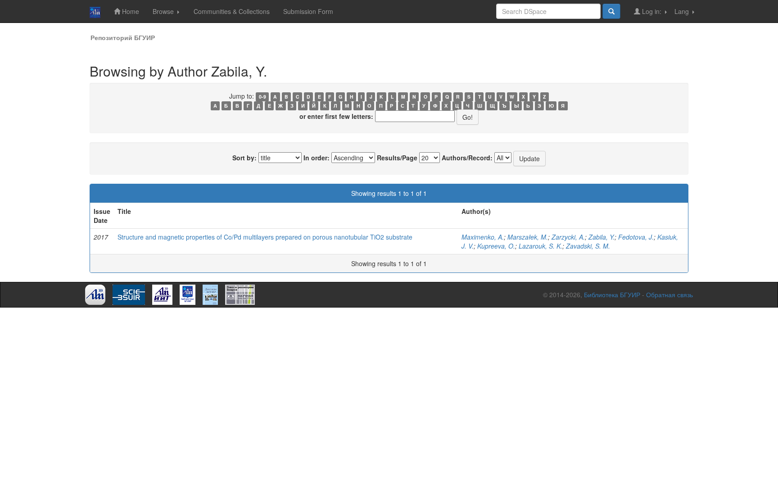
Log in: (651, 11)
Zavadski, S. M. (588, 245)
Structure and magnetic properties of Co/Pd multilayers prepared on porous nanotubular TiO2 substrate (265, 236)
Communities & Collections (232, 11)
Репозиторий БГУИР (122, 37)
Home (129, 11)
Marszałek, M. (527, 236)
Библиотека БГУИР (612, 294)
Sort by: (244, 157)
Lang (682, 11)
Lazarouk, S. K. (540, 245)
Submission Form (308, 11)
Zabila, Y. (601, 236)
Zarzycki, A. (568, 236)
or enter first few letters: (336, 116)
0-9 (262, 96)
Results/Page (397, 157)
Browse (164, 11)
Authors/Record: (467, 157)
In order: (316, 157)
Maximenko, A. (482, 236)
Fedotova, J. (636, 236)
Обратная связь (669, 294)
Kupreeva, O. (496, 245)
